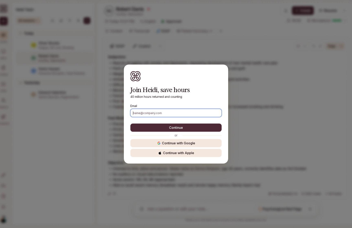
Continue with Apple (178, 153)
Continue (176, 128)
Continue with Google (178, 143)
